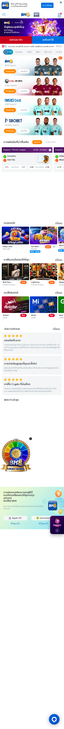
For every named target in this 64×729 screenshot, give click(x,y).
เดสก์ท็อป (24, 71)
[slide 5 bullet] (59, 34)
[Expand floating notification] (57, 531)
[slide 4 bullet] (56, 34)
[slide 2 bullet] (53, 34)
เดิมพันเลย (10, 71)
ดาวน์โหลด (47, 5)
